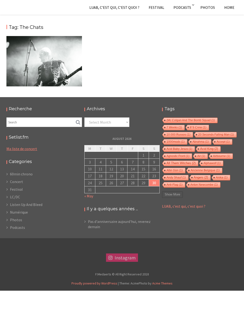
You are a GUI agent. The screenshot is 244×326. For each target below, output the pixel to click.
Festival (156, 7)
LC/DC (15, 197)
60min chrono (21, 174)
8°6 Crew (198, 127)
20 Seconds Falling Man (216, 134)
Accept (223, 141)
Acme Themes (162, 283)
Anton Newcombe (204, 184)
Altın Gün (175, 170)
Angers (201, 177)
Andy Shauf (176, 177)
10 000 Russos (178, 134)
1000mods (176, 141)
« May (88, 196)
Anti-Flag (175, 184)
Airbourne (221, 156)
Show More (172, 194)
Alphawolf (212, 163)
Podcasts (182, 7)
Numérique (19, 212)
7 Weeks (174, 127)
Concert (16, 181)
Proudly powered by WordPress (94, 283)
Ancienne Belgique (205, 170)
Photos (207, 7)
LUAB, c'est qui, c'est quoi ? (183, 206)
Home (229, 7)
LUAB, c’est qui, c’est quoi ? (114, 7)
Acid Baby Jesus (179, 149)
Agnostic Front (178, 156)
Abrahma (201, 141)
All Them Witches (181, 163)
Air (201, 156)
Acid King (209, 149)
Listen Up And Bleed (26, 204)
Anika (222, 177)
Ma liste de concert (21, 148)
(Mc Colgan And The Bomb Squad (191, 120)
